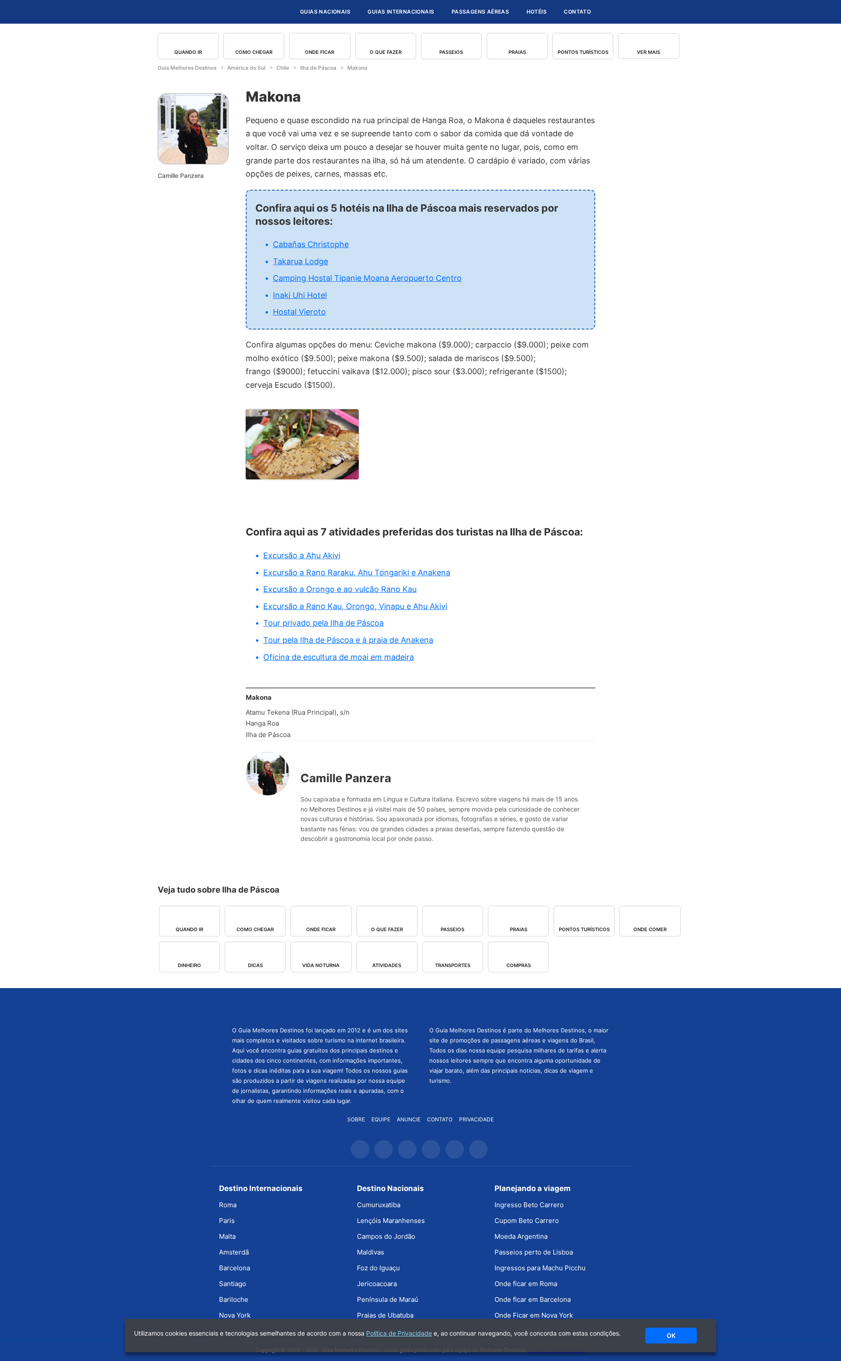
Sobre (356, 1119)
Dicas (255, 965)
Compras (518, 965)
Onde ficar (319, 52)
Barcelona (234, 1268)
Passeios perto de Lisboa (534, 1252)
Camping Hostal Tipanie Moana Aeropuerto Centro (367, 278)
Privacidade (476, 1119)
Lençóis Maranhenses (391, 1220)
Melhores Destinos (519, 1006)
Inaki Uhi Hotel (300, 295)
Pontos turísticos (583, 52)
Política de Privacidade (399, 1333)
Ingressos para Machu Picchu (540, 1268)
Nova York (235, 1315)
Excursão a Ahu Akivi (301, 555)
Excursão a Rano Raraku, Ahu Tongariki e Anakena (356, 572)
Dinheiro (189, 965)
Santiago (232, 1283)
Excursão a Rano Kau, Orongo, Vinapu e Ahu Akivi (355, 606)
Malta (227, 1236)
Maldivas (370, 1252)
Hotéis (537, 11)
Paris (227, 1220)
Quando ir (188, 52)
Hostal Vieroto (299, 311)
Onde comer (650, 929)
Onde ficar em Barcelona (533, 1299)
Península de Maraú (387, 1299)
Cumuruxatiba (378, 1205)
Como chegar (253, 52)
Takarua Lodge (300, 261)
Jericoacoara (377, 1283)
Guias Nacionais (325, 11)
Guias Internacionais (400, 11)
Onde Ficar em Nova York (534, 1315)
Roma (228, 1205)
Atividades (386, 965)
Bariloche (233, 1299)
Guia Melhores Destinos (240, 11)
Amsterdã (234, 1252)
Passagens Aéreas (480, 11)
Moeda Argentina (521, 1236)
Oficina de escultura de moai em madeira (338, 657)
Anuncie (408, 1119)
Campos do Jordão (386, 1236)
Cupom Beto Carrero (527, 1220)
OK (671, 1335)
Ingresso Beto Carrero (529, 1205)
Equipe (380, 1119)
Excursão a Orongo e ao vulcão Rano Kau (340, 589)
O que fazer (386, 52)
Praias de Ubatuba (385, 1315)
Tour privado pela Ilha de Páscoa (323, 622)
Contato (577, 11)
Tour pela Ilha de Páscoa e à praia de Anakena (348, 640)
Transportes (452, 965)
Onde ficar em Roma (526, 1283)
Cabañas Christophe (311, 244)
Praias (517, 52)
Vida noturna (320, 965)
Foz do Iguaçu (378, 1268)
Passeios (451, 52)
